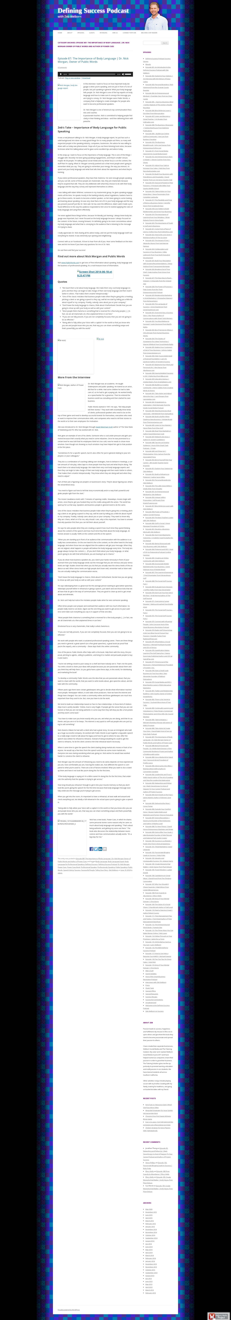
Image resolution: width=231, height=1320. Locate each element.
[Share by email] (105, 849)
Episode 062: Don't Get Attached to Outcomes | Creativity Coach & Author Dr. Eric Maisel (158, 538)
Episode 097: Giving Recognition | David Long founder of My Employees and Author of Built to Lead (156, 821)
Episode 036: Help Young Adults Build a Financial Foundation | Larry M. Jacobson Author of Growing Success (157, 359)
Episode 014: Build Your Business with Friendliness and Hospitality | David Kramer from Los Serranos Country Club (158, 177)
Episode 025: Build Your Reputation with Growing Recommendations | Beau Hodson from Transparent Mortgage (157, 264)
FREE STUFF (149, 971)
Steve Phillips (150, 1163)
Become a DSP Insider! (149, 33)
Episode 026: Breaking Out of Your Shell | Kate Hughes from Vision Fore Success (156, 272)
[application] (95, 74)
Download (86, 78)
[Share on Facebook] (91, 849)
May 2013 (148, 1284)
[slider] (128, 74)
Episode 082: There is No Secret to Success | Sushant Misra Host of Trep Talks (157, 702)
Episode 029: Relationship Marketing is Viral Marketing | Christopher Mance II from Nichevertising (157, 298)
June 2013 (148, 1281)
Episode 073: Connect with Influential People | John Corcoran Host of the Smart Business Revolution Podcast (157, 624)
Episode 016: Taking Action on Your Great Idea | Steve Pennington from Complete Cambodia (157, 194)
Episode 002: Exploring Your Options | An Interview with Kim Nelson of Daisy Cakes (158, 79)
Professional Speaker (89, 867)
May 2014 (148, 1250)
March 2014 (149, 1255)
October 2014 (150, 1235)
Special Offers (150, 991)
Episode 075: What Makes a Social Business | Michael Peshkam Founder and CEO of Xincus (157, 645)
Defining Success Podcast (93, 10)
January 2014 (150, 1261)
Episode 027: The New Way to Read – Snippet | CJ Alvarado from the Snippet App (157, 281)
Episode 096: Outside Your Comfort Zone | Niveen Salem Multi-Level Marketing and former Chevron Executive (158, 812)
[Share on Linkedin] (100, 849)
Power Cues (62, 867)
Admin (60, 873)
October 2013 (150, 1270)
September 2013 (151, 1273)
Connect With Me (129, 33)
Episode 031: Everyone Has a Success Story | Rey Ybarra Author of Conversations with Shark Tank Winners (158, 315)
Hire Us (115, 33)
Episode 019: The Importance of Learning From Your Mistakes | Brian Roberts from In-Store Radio (156, 217)
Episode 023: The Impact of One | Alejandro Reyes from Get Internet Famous (156, 243)
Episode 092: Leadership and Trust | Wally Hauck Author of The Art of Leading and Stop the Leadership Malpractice (158, 777)
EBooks (148, 64)
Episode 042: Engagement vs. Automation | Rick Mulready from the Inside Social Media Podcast (156, 405)
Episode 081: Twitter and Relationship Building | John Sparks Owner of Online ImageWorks (158, 694)
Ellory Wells (149, 1171)
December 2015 (151, 1212)
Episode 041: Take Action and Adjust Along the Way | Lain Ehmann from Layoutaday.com (157, 396)
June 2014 (148, 1247)
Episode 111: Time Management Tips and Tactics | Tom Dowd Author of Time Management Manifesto (157, 919)
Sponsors (103, 33)
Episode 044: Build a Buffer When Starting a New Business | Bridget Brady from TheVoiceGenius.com (157, 419)
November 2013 (151, 1267)
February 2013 (150, 1293)
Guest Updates (151, 974)
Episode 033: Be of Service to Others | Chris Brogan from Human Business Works (158, 333)
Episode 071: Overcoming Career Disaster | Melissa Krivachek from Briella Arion (158, 604)
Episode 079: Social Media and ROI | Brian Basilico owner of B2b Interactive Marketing (157, 685)
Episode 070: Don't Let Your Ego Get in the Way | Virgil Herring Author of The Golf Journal (158, 595)
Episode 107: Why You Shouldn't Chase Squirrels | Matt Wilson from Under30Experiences (156, 887)
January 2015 (150, 1226)
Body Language (101, 861)
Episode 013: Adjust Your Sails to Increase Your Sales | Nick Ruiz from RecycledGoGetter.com (156, 168)
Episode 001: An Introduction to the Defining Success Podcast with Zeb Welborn (157, 70)
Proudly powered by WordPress (69, 1310)
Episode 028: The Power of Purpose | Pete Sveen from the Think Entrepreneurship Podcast (158, 289)
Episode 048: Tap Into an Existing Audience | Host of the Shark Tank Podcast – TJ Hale (156, 445)
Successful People (88, 870)
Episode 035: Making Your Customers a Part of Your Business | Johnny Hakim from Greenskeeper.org (157, 350)
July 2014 (148, 1244)
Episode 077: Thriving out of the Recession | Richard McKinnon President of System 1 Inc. (158, 665)
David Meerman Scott (104, 427)
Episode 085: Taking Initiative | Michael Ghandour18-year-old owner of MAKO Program (157, 723)
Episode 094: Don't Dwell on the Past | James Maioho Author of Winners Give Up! (158, 798)
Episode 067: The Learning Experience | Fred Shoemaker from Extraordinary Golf (158, 575)
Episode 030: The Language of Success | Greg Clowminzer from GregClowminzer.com (155, 307)
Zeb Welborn (113, 870)
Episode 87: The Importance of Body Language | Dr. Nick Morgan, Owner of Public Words (93, 60)
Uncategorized (150, 1002)
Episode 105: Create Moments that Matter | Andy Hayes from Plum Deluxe (158, 1180)
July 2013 (148, 1278)
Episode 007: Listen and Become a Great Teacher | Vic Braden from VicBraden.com (156, 119)
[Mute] (123, 74)
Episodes (81, 33)
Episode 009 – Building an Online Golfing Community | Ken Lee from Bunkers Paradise (156, 136)
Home (60, 33)
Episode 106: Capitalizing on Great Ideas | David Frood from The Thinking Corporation (157, 878)
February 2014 (150, 1258)
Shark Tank (149, 988)
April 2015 (148, 1218)
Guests (91, 33)
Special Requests (151, 994)
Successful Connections (154, 1000)
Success (77, 870)
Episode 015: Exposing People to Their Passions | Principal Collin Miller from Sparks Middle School (158, 186)
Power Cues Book (73, 867)
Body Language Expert (116, 861)
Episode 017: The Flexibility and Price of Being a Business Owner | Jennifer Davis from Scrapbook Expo (157, 203)
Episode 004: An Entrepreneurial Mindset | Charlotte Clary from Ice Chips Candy (157, 96)
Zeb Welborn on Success (154, 1011)
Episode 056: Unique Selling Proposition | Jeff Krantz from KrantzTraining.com (154, 500)
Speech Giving (68, 870)
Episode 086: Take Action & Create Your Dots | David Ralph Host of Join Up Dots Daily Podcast (157, 731)
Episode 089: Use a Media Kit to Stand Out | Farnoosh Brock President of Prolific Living (158, 760)
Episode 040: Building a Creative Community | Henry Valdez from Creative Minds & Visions (158, 388)
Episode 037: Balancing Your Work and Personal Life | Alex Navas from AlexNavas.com (158, 367)
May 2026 (148, 1209)
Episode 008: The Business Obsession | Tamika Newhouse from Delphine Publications (158, 128)
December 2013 (151, 1264)
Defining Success (91, 864)
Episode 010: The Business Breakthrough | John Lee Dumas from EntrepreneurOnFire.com (156, 145)
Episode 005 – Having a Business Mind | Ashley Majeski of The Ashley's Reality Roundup (158, 105)
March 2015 (149, 1221)
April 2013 (148, 1287)
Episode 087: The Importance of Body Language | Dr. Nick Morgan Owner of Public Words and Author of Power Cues (157, 740)
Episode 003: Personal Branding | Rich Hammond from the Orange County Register (158, 87)
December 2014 (151, 1229)
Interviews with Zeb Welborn (155, 982)
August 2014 (149, 1241)
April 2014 (148, 1252)
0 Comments (62, 67)
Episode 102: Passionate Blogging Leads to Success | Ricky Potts (157, 1166)
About (69, 33)
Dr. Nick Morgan (123, 864)
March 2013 (149, 1290)
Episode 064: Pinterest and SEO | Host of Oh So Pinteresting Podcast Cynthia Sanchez (158, 552)
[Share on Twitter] (96, 849)
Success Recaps (151, 997)
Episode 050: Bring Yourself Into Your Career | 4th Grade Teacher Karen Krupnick (157, 463)
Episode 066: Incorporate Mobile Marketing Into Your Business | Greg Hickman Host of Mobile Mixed (156, 567)
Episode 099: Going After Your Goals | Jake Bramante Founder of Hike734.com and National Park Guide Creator (158, 835)
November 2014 (151, 1232)
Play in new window (72, 78)
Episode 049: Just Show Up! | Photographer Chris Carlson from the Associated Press (156, 454)
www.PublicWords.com (70, 262)
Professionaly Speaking (106, 867)
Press (147, 985)
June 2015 (148, 1215)
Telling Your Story (101, 870)
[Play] (61, 74)
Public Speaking (121, 867)
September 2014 (151, 1238)
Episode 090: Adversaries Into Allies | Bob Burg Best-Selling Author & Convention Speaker (157, 769)
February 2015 (150, 1224)
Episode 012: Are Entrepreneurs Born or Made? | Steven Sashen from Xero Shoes (157, 160)
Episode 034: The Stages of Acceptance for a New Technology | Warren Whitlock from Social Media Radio (158, 341)
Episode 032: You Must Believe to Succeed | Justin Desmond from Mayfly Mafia (157, 324)
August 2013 (149, 1276)
